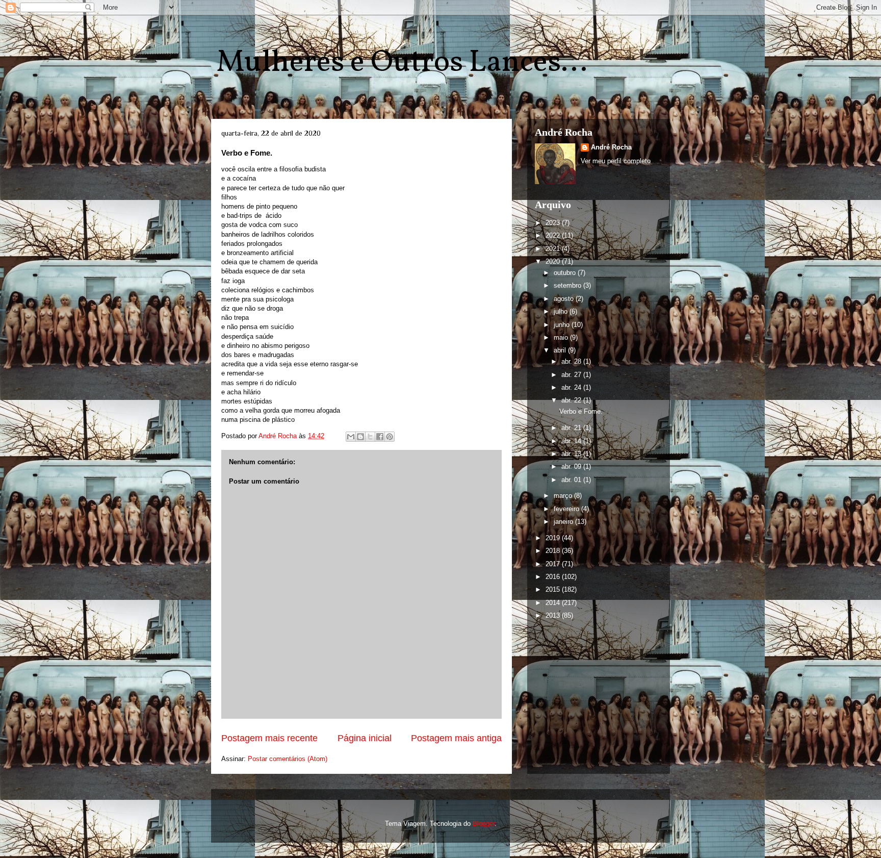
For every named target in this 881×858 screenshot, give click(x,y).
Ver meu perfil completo (616, 161)
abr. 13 (572, 454)
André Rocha (611, 147)
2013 (554, 615)
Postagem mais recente (269, 738)
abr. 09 (572, 466)
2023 (554, 222)
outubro (566, 272)
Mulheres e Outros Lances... (401, 63)
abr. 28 (572, 361)
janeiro (564, 521)
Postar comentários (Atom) (287, 759)
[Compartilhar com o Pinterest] (389, 437)
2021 (554, 249)
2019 (554, 538)
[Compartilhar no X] (370, 437)
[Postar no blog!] (360, 437)
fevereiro (567, 509)
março (564, 495)
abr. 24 (572, 387)
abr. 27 (572, 374)
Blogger (484, 823)
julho (561, 311)
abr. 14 (572, 441)
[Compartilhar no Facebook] (380, 437)
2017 (554, 564)
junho (563, 325)
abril (561, 350)
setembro (568, 285)
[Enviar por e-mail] (351, 437)
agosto (565, 298)
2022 (554, 235)
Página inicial (365, 738)
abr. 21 (572, 428)
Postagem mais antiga (456, 738)
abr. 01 (572, 480)
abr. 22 (572, 400)
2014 (554, 603)
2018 (554, 550)
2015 (554, 589)
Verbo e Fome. (581, 411)
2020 (554, 261)
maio (562, 337)
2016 (554, 577)
